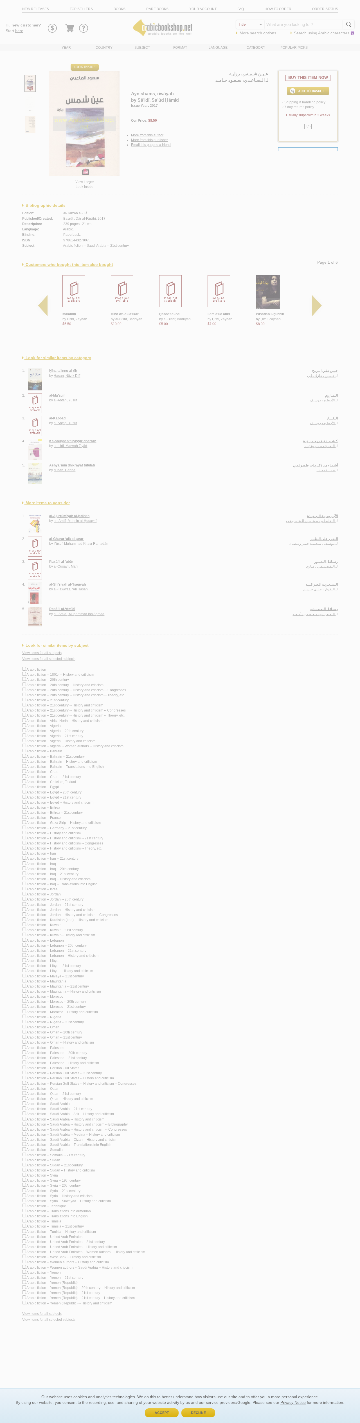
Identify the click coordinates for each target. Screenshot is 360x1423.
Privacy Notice (293, 1402)
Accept (162, 1413)
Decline (198, 1413)
